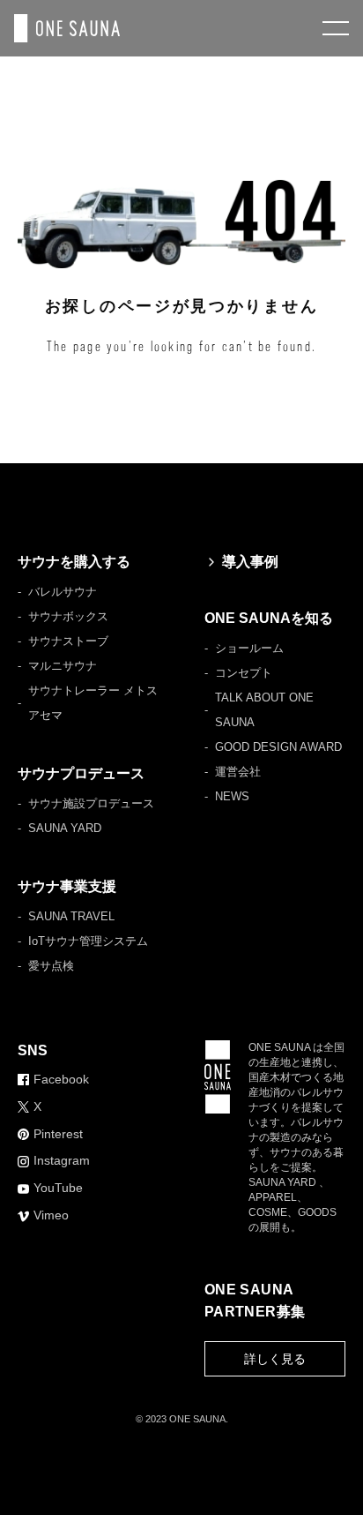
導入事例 (250, 561)
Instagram (61, 1160)
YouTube (58, 1188)
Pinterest (58, 1134)
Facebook (61, 1079)
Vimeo (51, 1215)
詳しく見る (275, 1359)
